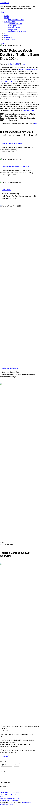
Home (6, 16)
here (35, 124)
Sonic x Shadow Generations (10, 798)
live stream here (28, 110)
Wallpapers (12, 26)
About (6, 35)
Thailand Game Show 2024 (27, 69)
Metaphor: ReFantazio (8, 81)
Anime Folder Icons (15, 24)
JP (5, 34)
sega (1, 796)
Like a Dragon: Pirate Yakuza (10, 792)
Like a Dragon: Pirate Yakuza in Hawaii (15, 166)
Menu (2, 12)
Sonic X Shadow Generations (12, 143)
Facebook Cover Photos (17, 32)
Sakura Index (4, 3)
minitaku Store (9, 39)
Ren (23, 64)
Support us (8, 37)
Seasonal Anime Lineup (16, 20)
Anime (6, 18)
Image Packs (12, 30)
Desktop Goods (9, 22)
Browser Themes (14, 28)
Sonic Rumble (6, 190)
